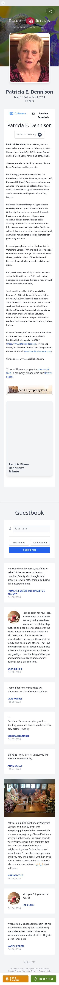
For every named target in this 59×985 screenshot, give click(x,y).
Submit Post (29, 549)
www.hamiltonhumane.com (37, 351)
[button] (29, 798)
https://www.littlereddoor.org (21, 344)
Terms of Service (38, 971)
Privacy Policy (21, 971)
